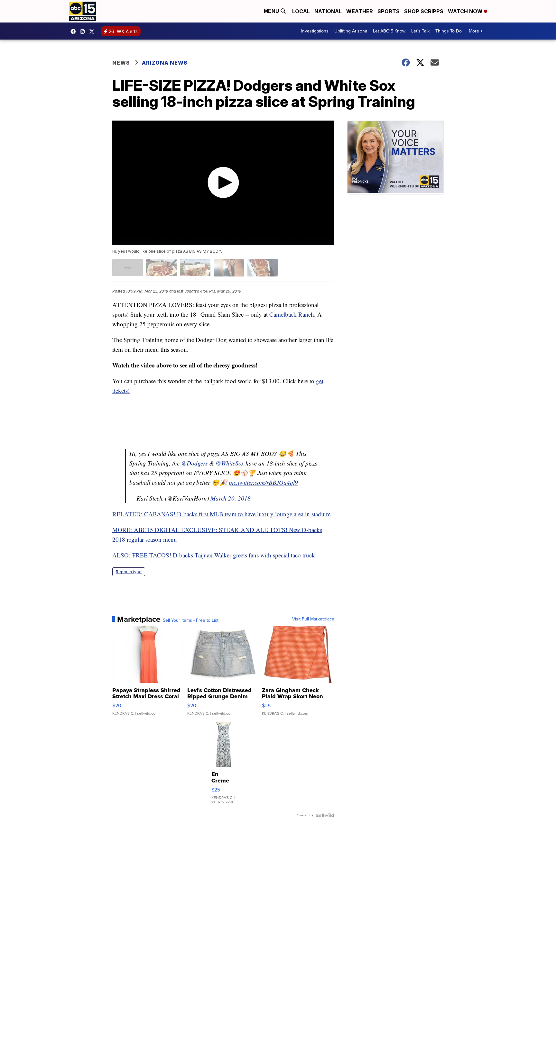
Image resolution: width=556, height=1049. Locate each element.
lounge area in (292, 514)
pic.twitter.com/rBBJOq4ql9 (263, 482)
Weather (359, 11)
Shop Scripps (423, 11)
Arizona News (165, 62)
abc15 (74, 31)
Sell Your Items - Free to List (190, 620)
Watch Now (466, 11)
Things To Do (448, 31)
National (328, 11)
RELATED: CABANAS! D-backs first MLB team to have (184, 514)
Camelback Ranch (291, 314)
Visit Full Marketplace (313, 619)
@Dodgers (194, 463)
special (281, 555)
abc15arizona (84, 31)
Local (301, 11)
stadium (321, 514)
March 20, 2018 (230, 498)
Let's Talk (420, 31)
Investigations (315, 31)
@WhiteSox (230, 463)
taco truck (302, 555)
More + (476, 31)
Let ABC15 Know (389, 31)
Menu (272, 11)
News (121, 62)
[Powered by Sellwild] (325, 815)
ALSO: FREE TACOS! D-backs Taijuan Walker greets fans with (192, 555)
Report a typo (129, 571)
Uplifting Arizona (350, 31)
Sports (388, 11)
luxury (265, 514)
